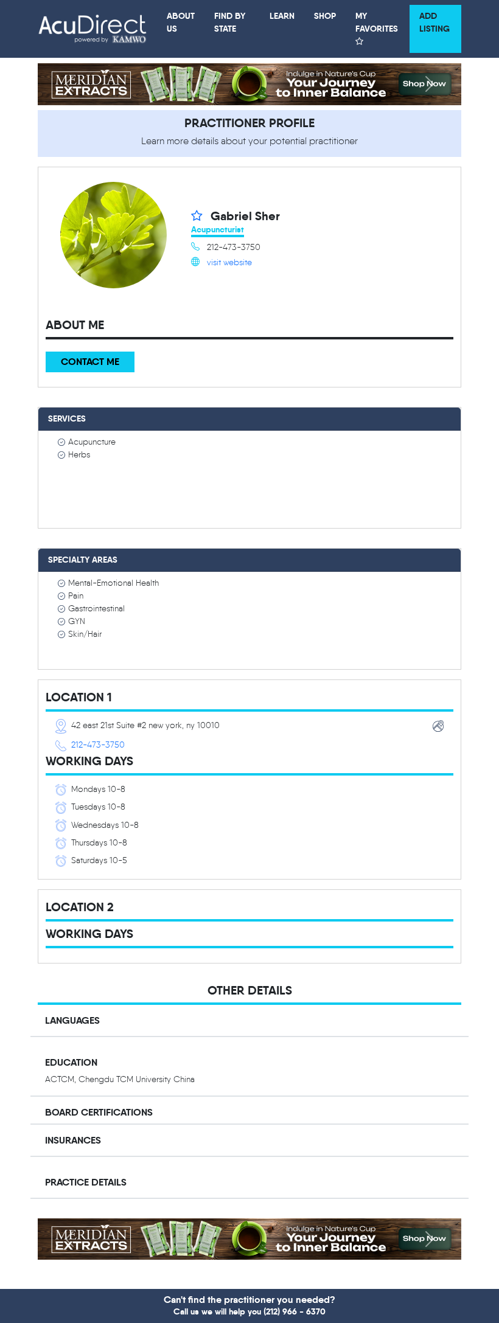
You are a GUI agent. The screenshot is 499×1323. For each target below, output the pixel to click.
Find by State (229, 22)
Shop (325, 15)
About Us (181, 22)
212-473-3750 (98, 745)
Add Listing (434, 22)
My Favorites (376, 22)
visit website (229, 262)
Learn (282, 15)
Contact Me (90, 361)
